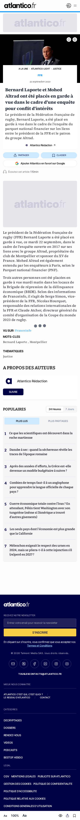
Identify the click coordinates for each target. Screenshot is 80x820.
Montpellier (38, 342)
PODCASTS (10, 750)
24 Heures (55, 409)
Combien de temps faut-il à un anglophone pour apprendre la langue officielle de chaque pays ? (41, 487)
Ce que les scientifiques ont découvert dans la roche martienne (41, 435)
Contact (45, 697)
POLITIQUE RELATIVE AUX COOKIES (24, 798)
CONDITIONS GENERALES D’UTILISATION (28, 806)
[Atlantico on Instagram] (56, 664)
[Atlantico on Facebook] (34, 663)
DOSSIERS (9, 727)
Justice (57, 68)
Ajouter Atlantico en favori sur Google (43, 163)
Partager (23, 155)
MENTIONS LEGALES (23, 776)
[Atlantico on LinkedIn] (45, 663)
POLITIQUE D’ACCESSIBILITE (20, 791)
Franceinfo (23, 330)
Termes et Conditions (39, 645)
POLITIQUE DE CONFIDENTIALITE (52, 783)
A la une (23, 68)
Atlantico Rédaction (41, 145)
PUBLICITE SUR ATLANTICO (54, 776)
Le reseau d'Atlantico (17, 697)
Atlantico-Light (40, 68)
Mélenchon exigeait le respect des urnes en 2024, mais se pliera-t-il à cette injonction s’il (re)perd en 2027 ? (40, 550)
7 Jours (69, 409)
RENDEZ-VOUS (12, 735)
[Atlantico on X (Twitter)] (24, 663)
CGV (6, 776)
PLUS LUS (22, 421)
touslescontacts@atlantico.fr (40, 674)
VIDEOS (8, 742)
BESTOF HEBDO (13, 757)
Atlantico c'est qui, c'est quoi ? (23, 694)
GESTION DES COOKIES (17, 783)
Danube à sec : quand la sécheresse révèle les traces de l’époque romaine (40, 452)
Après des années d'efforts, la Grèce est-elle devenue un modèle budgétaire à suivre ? (40, 468)
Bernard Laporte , (16, 342)
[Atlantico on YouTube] (67, 664)
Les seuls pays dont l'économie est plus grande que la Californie (42, 531)
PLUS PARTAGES (58, 421)
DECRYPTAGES (13, 720)
